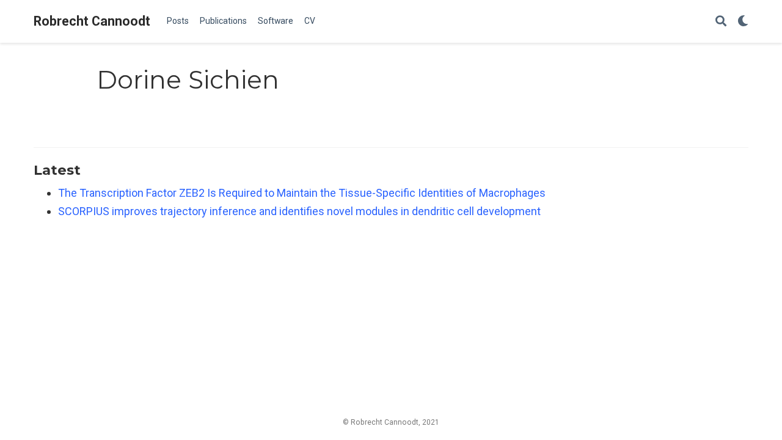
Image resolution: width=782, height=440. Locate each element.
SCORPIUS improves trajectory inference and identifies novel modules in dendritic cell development (299, 211)
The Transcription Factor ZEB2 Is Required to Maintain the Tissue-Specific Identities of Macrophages (302, 192)
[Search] (720, 22)
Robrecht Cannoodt (92, 21)
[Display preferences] (742, 22)
